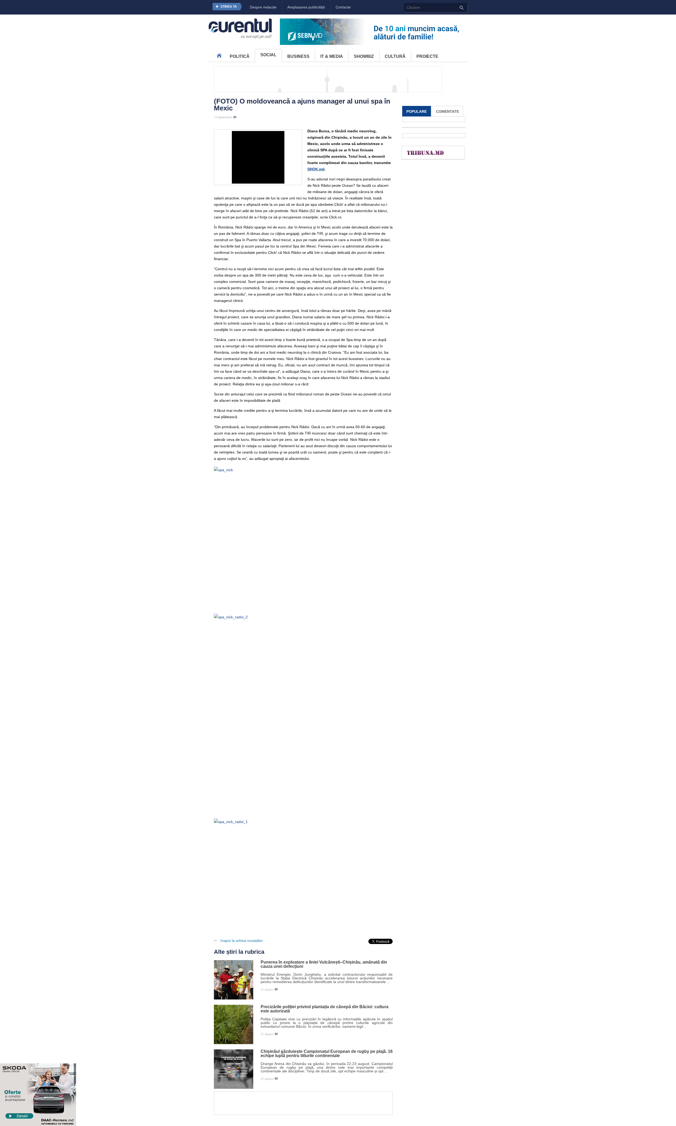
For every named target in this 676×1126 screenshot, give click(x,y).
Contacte (343, 7)
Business (298, 56)
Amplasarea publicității (306, 7)
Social (268, 55)
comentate (447, 111)
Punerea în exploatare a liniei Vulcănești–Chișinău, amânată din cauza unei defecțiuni (324, 964)
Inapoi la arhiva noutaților (241, 940)
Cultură (395, 56)
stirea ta (228, 6)
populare (416, 111)
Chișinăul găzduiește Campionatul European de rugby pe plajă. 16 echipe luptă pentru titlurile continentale (327, 1053)
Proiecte (427, 56)
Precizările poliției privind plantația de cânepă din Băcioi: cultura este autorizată (324, 1009)
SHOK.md (316, 169)
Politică (240, 56)
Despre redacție (263, 7)
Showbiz (364, 56)
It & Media (331, 56)
